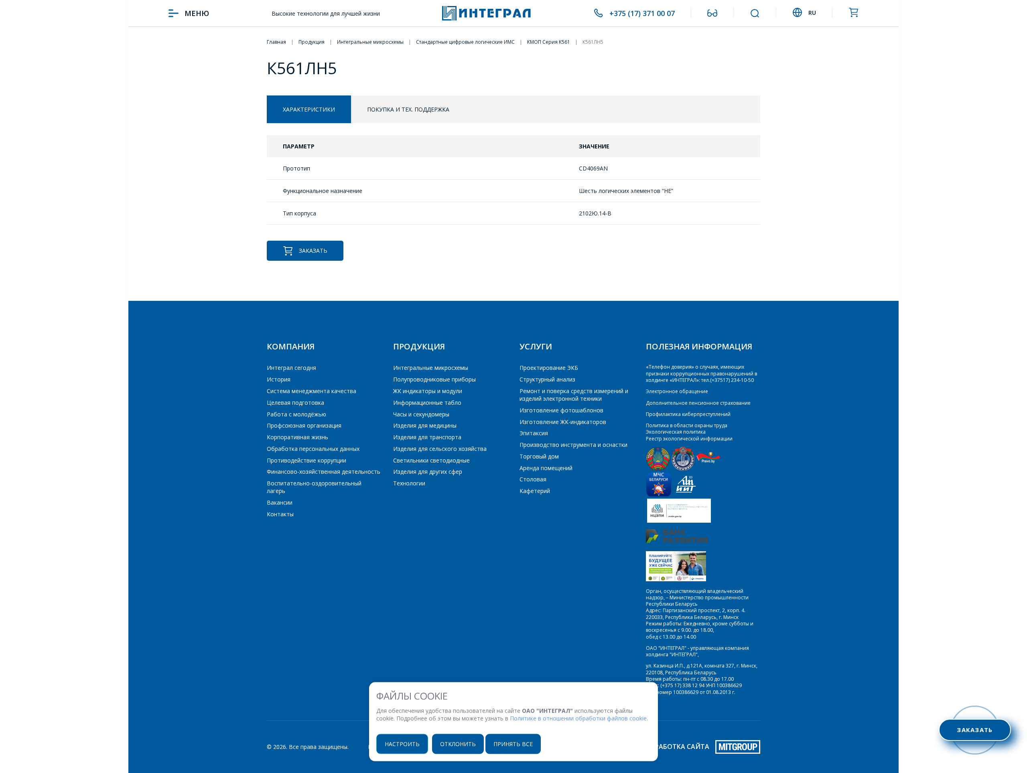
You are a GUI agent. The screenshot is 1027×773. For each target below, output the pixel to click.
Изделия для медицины (425, 425)
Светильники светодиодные (431, 460)
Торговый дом (539, 456)
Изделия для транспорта (427, 437)
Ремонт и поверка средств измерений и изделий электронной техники (574, 394)
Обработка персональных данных (313, 448)
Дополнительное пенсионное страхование (698, 403)
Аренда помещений (546, 468)
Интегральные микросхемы (430, 367)
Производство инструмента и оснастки (573, 444)
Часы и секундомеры (421, 414)
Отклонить (458, 743)
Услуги (536, 346)
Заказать (313, 250)
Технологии (409, 483)
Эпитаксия (534, 433)
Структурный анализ (547, 379)
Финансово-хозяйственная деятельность (323, 471)
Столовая (533, 479)
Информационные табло (427, 402)
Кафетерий (535, 491)
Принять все (513, 743)
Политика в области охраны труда (686, 425)
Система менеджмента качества (311, 391)
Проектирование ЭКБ (549, 367)
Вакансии (279, 502)
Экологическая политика (676, 431)
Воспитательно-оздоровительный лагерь (314, 487)
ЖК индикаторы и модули (427, 391)
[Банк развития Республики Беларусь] (676, 541)
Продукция (419, 346)
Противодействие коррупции (306, 460)
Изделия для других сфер (427, 471)
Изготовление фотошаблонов (561, 410)
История (278, 379)
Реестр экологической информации (689, 438)
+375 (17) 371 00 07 (642, 13)
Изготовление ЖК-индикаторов (563, 422)
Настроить (402, 743)
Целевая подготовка (295, 402)
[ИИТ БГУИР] (686, 494)
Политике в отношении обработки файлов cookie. (579, 718)
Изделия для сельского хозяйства (440, 448)
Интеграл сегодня (291, 367)
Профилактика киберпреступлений (688, 414)
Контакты (280, 514)
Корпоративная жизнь (297, 437)
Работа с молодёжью (296, 414)
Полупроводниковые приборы (434, 379)
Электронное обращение (677, 391)
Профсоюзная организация (304, 425)
